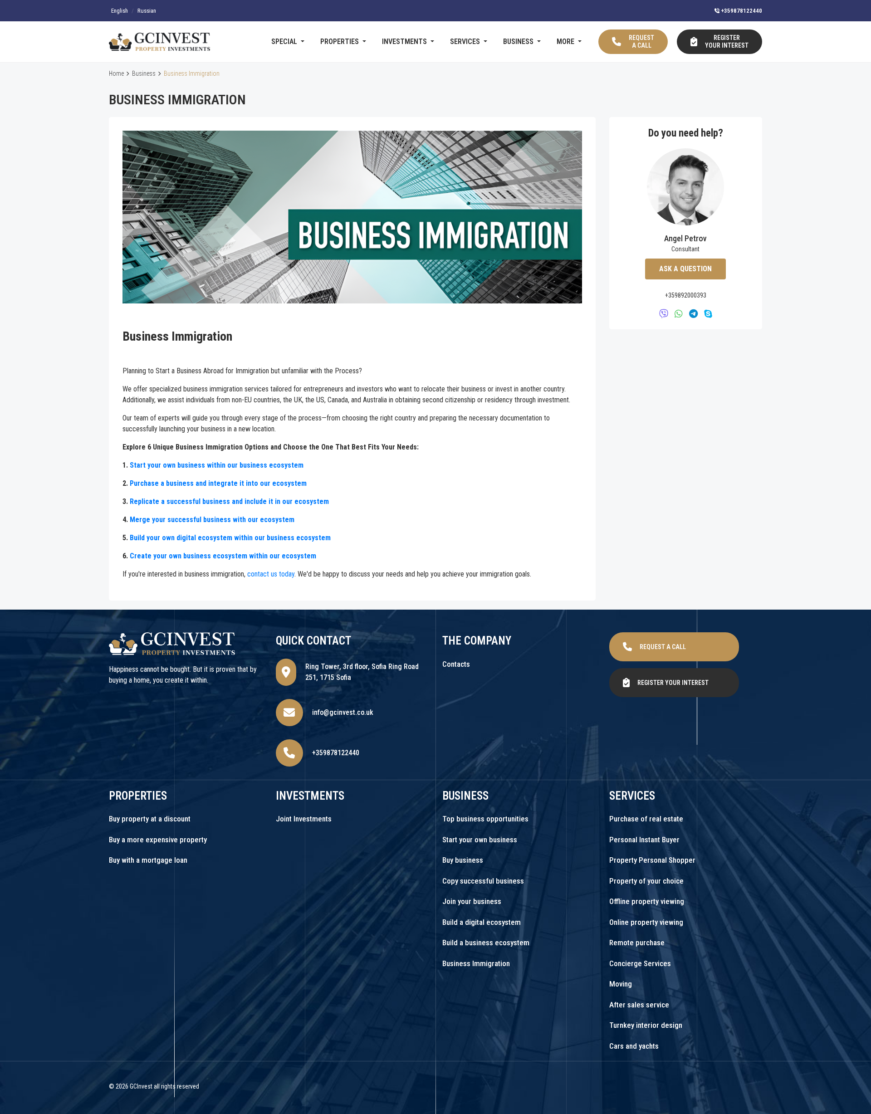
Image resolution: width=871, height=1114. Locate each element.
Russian (146, 10)
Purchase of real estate (646, 818)
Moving (620, 983)
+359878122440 (740, 10)
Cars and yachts (634, 1045)
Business (519, 41)
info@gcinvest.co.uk (342, 712)
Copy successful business (483, 880)
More (566, 41)
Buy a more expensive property (158, 839)
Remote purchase (637, 942)
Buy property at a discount (150, 818)
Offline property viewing (646, 901)
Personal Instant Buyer (644, 839)
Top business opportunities (485, 818)
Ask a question (685, 268)
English (119, 10)
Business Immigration (476, 963)
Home (116, 73)
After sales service (639, 1004)
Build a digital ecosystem (481, 922)
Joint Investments (304, 818)
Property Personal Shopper (652, 860)
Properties (340, 41)
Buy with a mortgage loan (148, 860)
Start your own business (479, 839)
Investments (405, 41)
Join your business (471, 901)
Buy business (462, 860)
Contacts (456, 664)
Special (285, 41)
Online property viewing (646, 922)
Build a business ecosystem (485, 942)
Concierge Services (640, 963)
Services (466, 41)
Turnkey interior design (645, 1025)
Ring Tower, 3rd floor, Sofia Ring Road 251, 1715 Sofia (362, 672)
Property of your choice (646, 880)
